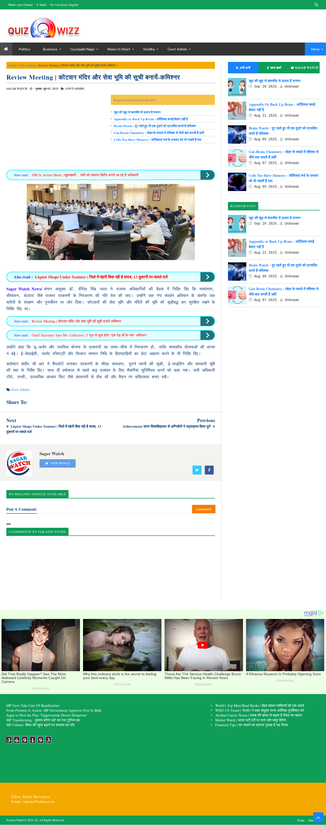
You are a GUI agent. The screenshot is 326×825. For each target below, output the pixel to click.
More (315, 49)
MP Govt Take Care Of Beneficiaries (32, 705)
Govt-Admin (177, 49)
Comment (204, 509)
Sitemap (313, 820)
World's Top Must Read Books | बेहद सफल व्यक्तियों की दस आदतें (259, 705)
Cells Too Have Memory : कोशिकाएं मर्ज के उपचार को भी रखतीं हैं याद (157, 139)
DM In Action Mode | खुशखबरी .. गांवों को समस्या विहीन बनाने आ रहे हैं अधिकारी (85, 174)
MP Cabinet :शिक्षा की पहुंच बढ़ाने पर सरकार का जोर (40, 724)
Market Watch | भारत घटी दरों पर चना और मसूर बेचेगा (250, 720)
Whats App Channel (20, 5)
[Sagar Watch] (44, 26)
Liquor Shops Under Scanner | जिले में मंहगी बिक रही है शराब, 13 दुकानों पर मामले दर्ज (101, 277)
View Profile (60, 463)
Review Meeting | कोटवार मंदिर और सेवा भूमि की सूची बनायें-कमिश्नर (93, 77)
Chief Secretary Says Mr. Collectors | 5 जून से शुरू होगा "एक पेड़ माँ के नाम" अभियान (89, 335)
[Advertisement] (58, 130)
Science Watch (15, 820)
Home (12, 65)
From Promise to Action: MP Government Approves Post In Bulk (53, 710)
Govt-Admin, (75, 89)
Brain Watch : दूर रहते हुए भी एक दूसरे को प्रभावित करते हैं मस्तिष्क (155, 125)
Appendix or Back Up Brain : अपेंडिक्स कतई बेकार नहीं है (151, 118)
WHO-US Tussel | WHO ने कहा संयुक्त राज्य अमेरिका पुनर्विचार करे (259, 710)
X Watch (41, 5)
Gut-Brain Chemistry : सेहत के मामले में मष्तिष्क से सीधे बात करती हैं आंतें (159, 132)
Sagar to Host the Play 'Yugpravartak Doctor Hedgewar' (46, 715)
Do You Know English (64, 5)
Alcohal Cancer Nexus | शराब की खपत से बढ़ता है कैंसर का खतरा (258, 715)
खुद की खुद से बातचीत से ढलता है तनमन (137, 112)
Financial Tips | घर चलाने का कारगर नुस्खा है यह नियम (251, 724)
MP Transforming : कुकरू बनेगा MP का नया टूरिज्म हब (43, 720)
